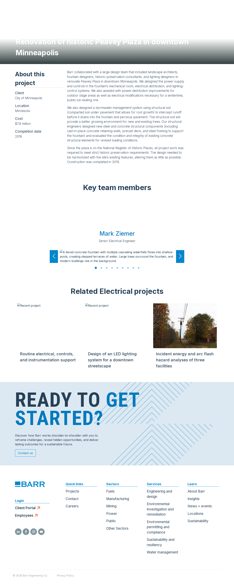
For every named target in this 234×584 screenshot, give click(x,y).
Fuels (110, 491)
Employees (24, 515)
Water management (162, 552)
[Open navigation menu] (224, 9)
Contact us (25, 453)
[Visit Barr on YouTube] (41, 531)
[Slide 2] (101, 267)
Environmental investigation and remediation (160, 509)
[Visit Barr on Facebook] (26, 531)
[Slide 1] (96, 268)
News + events (200, 506)
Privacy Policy (65, 575)
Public (111, 521)
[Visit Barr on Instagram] (33, 531)
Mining (111, 506)
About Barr (196, 491)
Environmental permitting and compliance (158, 527)
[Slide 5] (117, 267)
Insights (194, 499)
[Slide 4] (112, 267)
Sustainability (198, 521)
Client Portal (25, 508)
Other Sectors (117, 528)
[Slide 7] (128, 267)
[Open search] (187, 9)
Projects (72, 491)
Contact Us (206, 9)
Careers (72, 506)
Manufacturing (117, 499)
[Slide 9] (138, 267)
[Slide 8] (133, 267)
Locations (195, 514)
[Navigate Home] (20, 9)
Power (111, 514)
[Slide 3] (106, 267)
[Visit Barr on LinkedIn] (18, 531)
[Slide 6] (122, 267)
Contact (72, 499)
